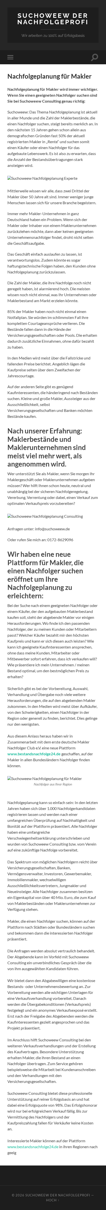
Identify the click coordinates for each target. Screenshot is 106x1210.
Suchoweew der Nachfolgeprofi (52, 19)
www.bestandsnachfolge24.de (34, 753)
